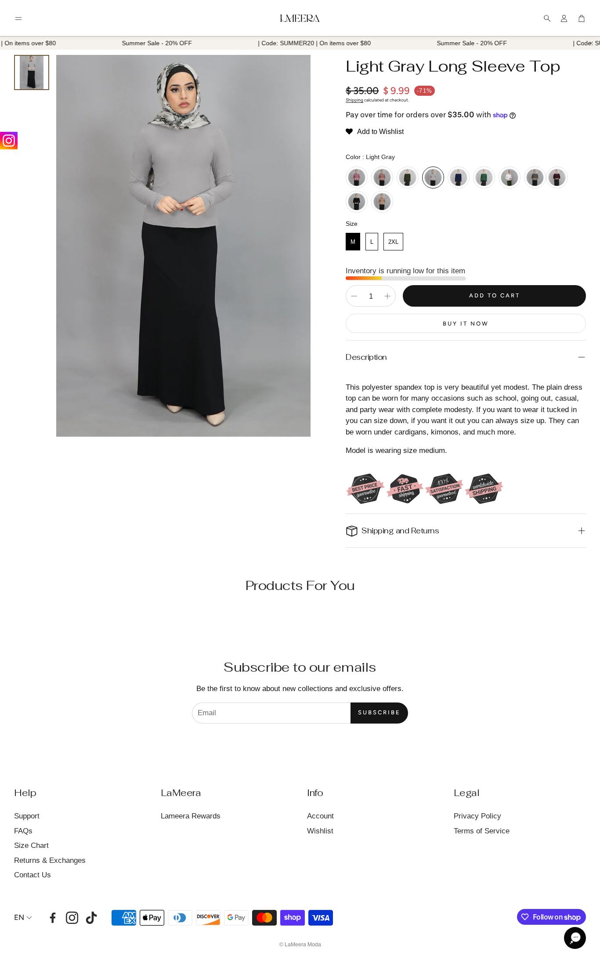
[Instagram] (9, 140)
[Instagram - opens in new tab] (72, 918)
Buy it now (466, 323)
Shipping (354, 100)
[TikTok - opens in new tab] (91, 918)
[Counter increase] (387, 296)
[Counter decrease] (354, 296)
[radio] (357, 177)
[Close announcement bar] (591, 43)
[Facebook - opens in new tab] (53, 918)
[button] (18, 18)
